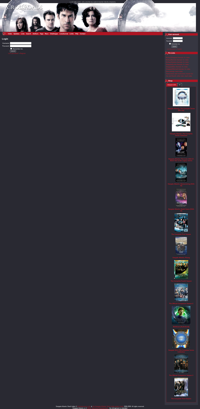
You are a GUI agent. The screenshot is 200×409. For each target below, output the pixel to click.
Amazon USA (171, 85)
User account (173, 34)
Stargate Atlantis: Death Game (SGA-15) (181, 210)
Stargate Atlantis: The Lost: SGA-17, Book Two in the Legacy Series (181, 159)
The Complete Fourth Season (181, 281)
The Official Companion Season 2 (181, 303)
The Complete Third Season (181, 399)
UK (180, 85)
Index (10, 34)
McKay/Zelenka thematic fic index (177, 62)
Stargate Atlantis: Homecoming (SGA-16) (181, 185)
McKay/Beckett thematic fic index (177, 60)
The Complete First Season (181, 234)
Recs (46, 34)
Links (72, 34)
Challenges (54, 34)
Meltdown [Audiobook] (181, 327)
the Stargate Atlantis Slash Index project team (108, 406)
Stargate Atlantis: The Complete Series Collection (181, 134)
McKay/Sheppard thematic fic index (178, 57)
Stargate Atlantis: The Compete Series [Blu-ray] (181, 109)
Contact (82, 34)
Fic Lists (171, 53)
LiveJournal (64, 34)
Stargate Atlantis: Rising (181, 257)
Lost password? (13, 53)
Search (28, 34)
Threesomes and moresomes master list (179, 74)
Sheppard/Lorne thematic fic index (177, 64)
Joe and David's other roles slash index (179, 76)
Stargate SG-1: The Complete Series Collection (181, 351)
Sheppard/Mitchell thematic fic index (178, 69)
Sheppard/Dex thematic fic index (177, 67)
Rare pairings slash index (174, 71)
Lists (22, 34)
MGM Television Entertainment (97, 408)
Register (23, 53)
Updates (16, 34)
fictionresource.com (84, 406)
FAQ (76, 34)
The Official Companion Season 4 (181, 375)
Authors (35, 34)
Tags (41, 34)
